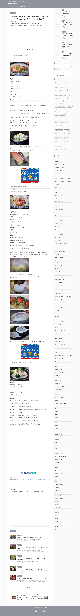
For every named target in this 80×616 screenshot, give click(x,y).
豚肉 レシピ (64, 143)
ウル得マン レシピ (66, 111)
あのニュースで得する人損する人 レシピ (62, 95)
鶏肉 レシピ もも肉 (67, 151)
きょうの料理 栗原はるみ (59, 103)
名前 (12, 507)
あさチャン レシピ (66, 84)
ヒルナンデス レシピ (66, 122)
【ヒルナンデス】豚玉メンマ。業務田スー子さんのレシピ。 (67, 13)
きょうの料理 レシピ (19, 480)
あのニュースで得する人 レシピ (61, 90)
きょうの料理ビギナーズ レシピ (61, 98)
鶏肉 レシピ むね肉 (58, 151)
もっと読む (30, 587)
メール (12, 512)
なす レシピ (70, 106)
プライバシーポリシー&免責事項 (41, 607)
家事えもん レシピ (58, 133)
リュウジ (56, 125)
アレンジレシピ (58, 111)
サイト (12, 517)
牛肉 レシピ (66, 138)
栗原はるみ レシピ (58, 138)
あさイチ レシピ (58, 84)
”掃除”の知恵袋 (22, 6)
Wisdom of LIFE (12, 3)
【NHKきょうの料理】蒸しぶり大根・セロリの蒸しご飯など (30, 569)
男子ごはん (57, 141)
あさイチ (67, 82)
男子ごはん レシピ (64, 141)
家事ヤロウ (57, 135)
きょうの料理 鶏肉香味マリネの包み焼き (30, 480)
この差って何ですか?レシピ (60, 106)
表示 (32, 49)
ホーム (34, 607)
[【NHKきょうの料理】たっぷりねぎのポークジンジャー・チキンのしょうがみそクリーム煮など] (31, 473)
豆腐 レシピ (57, 143)
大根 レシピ (67, 130)
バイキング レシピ (58, 119)
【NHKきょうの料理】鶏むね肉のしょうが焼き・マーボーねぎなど (32, 578)
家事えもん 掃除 (67, 133)
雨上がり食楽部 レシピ (59, 146)
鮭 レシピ (57, 149)
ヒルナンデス (57, 122)
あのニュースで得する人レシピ (61, 92)
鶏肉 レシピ (63, 149)
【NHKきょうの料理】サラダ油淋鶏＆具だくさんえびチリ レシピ (32, 537)
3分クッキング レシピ (59, 82)
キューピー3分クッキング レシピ (61, 117)
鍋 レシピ (70, 143)
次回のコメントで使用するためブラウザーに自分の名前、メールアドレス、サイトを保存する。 (30, 523)
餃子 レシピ (68, 146)
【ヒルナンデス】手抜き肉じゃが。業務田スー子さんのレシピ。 (67, 35)
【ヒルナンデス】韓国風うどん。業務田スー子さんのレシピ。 (67, 55)
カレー (56, 114)
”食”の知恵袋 (12, 6)
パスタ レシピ (66, 119)
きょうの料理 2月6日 (15, 479)
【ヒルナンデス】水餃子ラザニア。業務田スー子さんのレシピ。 (67, 24)
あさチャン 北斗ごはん (59, 87)
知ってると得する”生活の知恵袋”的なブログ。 (40, 610)
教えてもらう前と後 (65, 135)
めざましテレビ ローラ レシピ (60, 109)
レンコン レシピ (63, 125)
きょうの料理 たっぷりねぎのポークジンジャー (28, 479)
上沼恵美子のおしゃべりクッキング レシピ (63, 127)
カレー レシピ (62, 114)
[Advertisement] (30, 37)
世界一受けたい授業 (59, 130)
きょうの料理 (13, 477)
